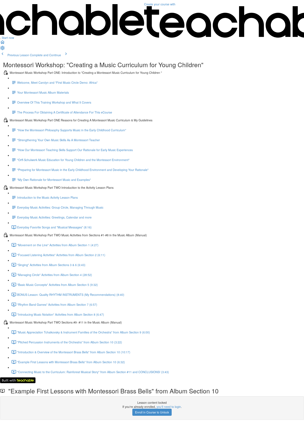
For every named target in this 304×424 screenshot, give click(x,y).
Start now (8, 38)
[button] (2, 43)
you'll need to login (169, 407)
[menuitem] (2, 49)
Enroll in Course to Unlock (152, 412)
